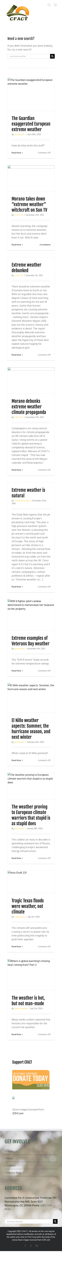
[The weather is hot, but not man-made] (31, 974)
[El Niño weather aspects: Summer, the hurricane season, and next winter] (31, 698)
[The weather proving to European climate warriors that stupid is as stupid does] (31, 786)
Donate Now (14, 1172)
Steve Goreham (21, 1008)
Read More (16, 153)
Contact (11, 1165)
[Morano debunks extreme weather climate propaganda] (31, 380)
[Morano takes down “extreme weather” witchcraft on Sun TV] (31, 178)
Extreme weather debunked (26, 267)
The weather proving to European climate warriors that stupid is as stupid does (31, 815)
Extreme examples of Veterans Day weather (30, 640)
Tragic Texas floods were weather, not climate (28, 906)
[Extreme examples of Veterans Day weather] (31, 615)
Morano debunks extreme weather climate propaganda (29, 406)
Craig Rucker (19, 917)
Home (10, 1151)
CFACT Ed (18, 215)
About (10, 1158)
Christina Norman (21, 500)
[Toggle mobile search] (49, 5)
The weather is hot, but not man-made (28, 1000)
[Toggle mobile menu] (55, 5)
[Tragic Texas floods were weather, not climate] (31, 882)
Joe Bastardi (19, 134)
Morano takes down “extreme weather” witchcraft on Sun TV (29, 204)
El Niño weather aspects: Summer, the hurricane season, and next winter (31, 729)
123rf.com (17, 1113)
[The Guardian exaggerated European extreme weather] (31, 94)
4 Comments (45, 245)
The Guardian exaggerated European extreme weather (31, 124)
